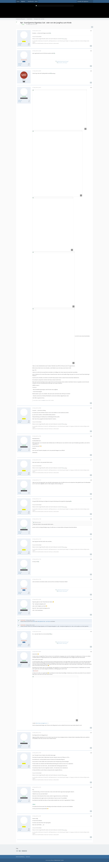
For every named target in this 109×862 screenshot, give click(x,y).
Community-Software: (54, 860)
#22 (91, 50)
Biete (34, 621)
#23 (91, 71)
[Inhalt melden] (91, 46)
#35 (91, 631)
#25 (91, 408)
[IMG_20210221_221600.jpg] (53, 336)
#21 (91, 30)
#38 (91, 752)
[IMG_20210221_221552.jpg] (53, 279)
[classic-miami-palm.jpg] (55, 699)
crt (17, 850)
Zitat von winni (38, 522)
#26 (91, 436)
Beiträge (19, 44)
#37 (91, 732)
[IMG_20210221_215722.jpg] (57, 163)
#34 (91, 599)
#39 (91, 787)
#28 (91, 480)
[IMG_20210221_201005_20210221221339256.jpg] (59, 109)
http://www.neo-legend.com (41, 723)
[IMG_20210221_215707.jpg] (52, 224)
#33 (91, 579)
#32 (91, 559)
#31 (91, 539)
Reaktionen (20, 43)
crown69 (43, 400)
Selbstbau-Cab (24, 850)
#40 (91, 816)
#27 (91, 459)
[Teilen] (92, 27)
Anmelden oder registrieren (83, 1)
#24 (91, 87)
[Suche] (91, 1)
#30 (91, 519)
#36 (91, 651)
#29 (91, 498)
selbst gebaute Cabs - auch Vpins (43, 621)
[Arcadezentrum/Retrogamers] (54, 10)
